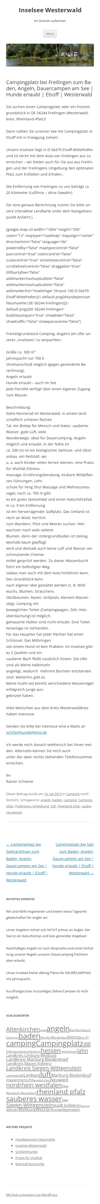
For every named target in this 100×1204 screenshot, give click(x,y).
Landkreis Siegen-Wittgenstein (44, 1068)
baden (57, 800)
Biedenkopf (60, 1037)
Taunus (84, 1106)
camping (70, 800)
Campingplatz (59, 1043)
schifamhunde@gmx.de (26, 732)
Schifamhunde (26, 1151)
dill (87, 1044)
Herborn (35, 1051)
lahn (82, 1050)
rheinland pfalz (68, 806)
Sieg (65, 1100)
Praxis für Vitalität (28, 1157)
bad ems (12, 1037)
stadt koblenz (66, 1105)
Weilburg (27, 1109)
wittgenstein (69, 1109)
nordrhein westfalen (34, 1085)
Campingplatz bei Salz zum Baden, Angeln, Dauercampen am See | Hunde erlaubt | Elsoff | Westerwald (73, 858)
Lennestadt (15, 1075)
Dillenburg (13, 1051)
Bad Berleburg (80, 1030)
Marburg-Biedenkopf (71, 1075)
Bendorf (46, 1037)
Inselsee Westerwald (50, 10)
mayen (12, 1079)
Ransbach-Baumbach (21, 1093)
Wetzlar (43, 1109)
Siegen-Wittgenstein (29, 1104)
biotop (74, 1037)
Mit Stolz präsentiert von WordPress (31, 1194)
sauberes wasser (34, 1098)
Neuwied (59, 1080)
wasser (12, 1109)
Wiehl (54, 1110)
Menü (50, 34)
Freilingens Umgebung (32, 806)
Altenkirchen (23, 1029)
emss (25, 1051)
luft (53, 806)
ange (43, 1030)
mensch (25, 1079)
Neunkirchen (41, 1080)
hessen (51, 1050)
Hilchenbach (69, 1051)
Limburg (32, 1075)
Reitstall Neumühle (29, 1164)
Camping (72, 794)
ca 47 (85, 1037)
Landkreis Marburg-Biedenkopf (37, 1059)
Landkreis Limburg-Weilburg (31, 1055)
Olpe (65, 1086)
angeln (46, 800)
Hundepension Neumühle (35, 1139)
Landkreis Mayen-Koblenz (29, 1063)
